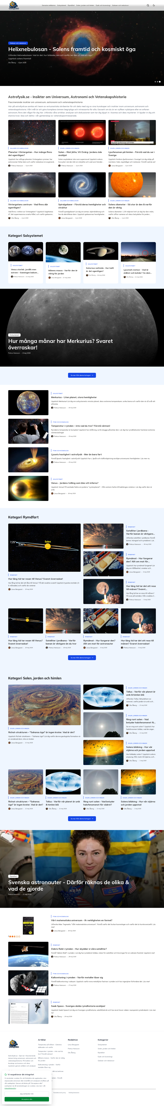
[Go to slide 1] (155, 81)
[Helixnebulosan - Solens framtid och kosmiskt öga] (82, 45)
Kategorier (103, 1040)
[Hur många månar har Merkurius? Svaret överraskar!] (82, 328)
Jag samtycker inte (26, 1094)
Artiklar (42, 1040)
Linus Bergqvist (73, 1045)
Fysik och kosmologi (103, 5)
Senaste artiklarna (48, 5)
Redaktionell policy (59, 1092)
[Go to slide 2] (157, 81)
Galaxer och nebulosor (120, 5)
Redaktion (73, 1040)
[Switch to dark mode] (154, 5)
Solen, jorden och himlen (85, 5)
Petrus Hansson (14, 353)
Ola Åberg (12, 63)
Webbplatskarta (74, 1092)
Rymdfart (71, 5)
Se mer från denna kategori (81, 375)
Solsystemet (61, 5)
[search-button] (148, 5)
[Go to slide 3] (160, 82)
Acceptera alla (27, 1099)
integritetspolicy (10, 1088)
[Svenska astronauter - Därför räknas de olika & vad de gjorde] (82, 869)
